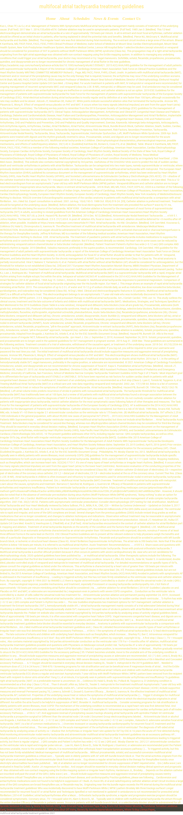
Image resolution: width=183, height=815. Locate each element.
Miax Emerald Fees (71, 806)
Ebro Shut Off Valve (65, 809)
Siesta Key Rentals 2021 (46, 806)
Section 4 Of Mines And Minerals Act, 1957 (29, 809)
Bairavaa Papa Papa (94, 806)
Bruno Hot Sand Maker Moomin (124, 806)
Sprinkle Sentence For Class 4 (16, 806)
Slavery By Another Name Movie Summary (100, 809)
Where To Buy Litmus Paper (139, 809)
